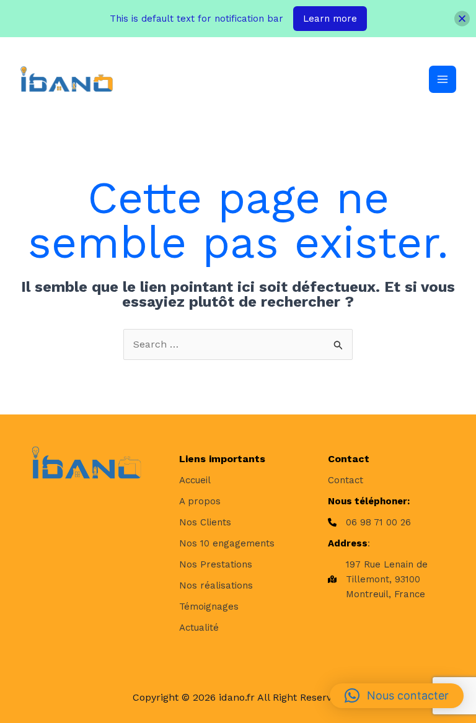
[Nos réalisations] (216, 585)
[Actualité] (199, 627)
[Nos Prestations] (215, 564)
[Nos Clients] (205, 522)
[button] (397, 695)
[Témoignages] (209, 606)
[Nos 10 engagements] (227, 543)
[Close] (462, 19)
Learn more (330, 18)
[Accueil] (195, 480)
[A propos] (200, 501)
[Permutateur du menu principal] (442, 79)
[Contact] (345, 480)
